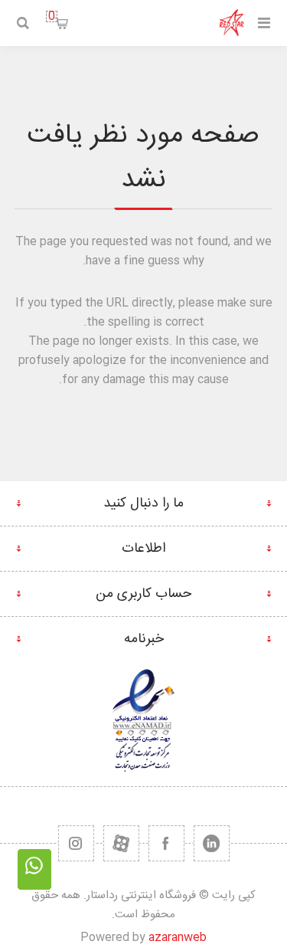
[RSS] (76, 843)
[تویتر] (212, 843)
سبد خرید (51, 16)
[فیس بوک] (166, 843)
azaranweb (177, 937)
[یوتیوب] (121, 843)
